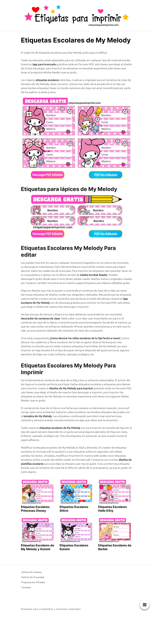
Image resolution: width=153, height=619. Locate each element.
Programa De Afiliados (33, 582)
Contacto (26, 587)
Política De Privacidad (33, 577)
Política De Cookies (32, 572)
